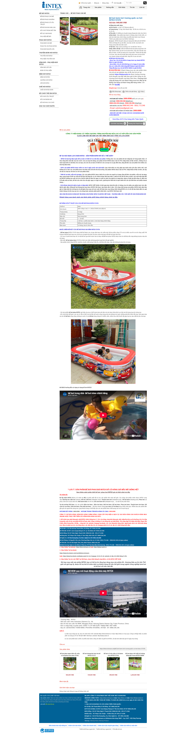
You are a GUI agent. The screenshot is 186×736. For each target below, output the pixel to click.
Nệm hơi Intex (54, 698)
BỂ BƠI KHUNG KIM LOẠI (47, 27)
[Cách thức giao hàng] (118, 124)
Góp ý (142, 91)
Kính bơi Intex (75, 506)
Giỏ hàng (117, 3)
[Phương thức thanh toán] (136, 124)
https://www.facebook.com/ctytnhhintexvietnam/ (74, 553)
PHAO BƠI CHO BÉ (46, 43)
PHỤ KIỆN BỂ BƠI (45, 36)
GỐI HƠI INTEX (44, 83)
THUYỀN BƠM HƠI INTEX (48, 53)
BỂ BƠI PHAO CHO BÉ (47, 16)
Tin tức (132, 7)
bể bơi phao (69, 240)
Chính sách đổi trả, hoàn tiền (128, 725)
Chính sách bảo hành (74, 725)
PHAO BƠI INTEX (45, 40)
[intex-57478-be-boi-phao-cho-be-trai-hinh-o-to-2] (103, 308)
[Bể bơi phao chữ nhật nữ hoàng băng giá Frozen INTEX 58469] (135, 663)
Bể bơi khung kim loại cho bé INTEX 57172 (91, 654)
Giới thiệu (122, 7)
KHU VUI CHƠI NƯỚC (47, 106)
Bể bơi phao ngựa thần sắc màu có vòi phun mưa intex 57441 (70, 654)
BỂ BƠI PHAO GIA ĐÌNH (47, 19)
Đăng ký (96, 3)
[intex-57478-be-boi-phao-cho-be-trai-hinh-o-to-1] (64, 35)
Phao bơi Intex (48, 700)
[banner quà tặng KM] (103, 152)
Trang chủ (86, 7)
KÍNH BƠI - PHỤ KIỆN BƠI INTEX (48, 63)
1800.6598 (76, 511)
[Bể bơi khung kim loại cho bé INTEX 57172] (92, 663)
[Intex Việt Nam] (52, 6)
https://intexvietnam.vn (83, 547)
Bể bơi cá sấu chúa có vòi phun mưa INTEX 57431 (113, 654)
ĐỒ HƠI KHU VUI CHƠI (47, 102)
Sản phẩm (98, 7)
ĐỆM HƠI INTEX (45, 74)
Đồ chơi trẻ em (50, 704)
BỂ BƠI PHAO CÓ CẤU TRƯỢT (47, 23)
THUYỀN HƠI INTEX (46, 56)
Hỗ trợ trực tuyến (86, 3)
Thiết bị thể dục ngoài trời (103, 729)
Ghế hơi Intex (73, 698)
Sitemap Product (104, 720)
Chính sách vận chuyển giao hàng (108, 725)
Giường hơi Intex (64, 702)
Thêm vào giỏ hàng (131, 91)
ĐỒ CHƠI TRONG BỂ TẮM (48, 30)
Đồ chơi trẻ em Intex (52, 702)
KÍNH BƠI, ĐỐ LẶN (45, 67)
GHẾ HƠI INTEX (44, 86)
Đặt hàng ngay (116, 91)
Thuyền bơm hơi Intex (59, 700)
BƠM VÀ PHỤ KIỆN (46, 70)
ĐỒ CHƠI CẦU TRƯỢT (47, 96)
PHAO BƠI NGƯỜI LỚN (47, 49)
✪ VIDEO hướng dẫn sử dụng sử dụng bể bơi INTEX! (76, 387)
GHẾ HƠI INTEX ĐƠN (46, 90)
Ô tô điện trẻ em (117, 729)
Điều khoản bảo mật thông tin (58, 725)
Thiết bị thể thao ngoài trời (87, 729)
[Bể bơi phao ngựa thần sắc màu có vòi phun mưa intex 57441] (70, 663)
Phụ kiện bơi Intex (85, 506)
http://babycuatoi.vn (103, 635)
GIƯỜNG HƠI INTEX (46, 80)
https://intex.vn (119, 634)
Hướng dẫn (110, 7)
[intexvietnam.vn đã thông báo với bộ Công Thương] (46, 731)
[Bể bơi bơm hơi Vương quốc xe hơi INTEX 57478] (64, 26)
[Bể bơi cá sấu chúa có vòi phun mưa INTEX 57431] (113, 663)
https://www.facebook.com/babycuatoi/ (75, 556)
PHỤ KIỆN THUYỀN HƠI (47, 59)
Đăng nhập (105, 3)
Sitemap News (94, 720)
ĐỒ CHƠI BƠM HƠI (46, 99)
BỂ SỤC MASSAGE (46, 33)
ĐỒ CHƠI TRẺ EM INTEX (48, 93)
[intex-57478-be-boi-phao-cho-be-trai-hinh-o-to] (64, 44)
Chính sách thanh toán (89, 725)
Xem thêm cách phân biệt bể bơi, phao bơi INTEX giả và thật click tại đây (103, 492)
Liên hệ (141, 7)
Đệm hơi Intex (64, 698)
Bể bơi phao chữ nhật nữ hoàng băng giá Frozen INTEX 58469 (135, 654)
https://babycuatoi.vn (100, 547)
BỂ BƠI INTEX (44, 13)
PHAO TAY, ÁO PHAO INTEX (48, 46)
